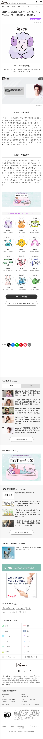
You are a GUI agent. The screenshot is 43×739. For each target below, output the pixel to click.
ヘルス (28, 646)
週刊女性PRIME (6, 694)
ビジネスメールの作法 (9, 612)
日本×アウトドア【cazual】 (28, 699)
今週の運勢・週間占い (35, 19)
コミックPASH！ (6, 704)
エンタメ (7, 646)
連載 (13, 6)
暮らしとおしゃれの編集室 (8, 699)
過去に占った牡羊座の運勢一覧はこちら (21, 303)
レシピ (30, 6)
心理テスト (21, 612)
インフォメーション (11, 657)
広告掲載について (32, 657)
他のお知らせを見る (21, 532)
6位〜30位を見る (21, 439)
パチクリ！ (24, 701)
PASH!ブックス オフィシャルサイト (30, 704)
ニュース (37, 6)
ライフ (28, 651)
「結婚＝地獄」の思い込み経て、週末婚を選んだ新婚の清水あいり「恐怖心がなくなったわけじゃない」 (27, 402)
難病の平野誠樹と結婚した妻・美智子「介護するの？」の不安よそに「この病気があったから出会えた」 (27, 411)
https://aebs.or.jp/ (18, 720)
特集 (8, 6)
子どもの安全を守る (8, 608)
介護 (29, 608)
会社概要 (21, 728)
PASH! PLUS (25, 696)
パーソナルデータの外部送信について (18, 726)
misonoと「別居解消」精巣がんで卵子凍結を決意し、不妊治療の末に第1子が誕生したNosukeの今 (27, 430)
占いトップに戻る (21, 297)
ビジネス (29, 641)
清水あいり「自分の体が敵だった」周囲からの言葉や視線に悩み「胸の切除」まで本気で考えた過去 (27, 393)
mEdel (3, 696)
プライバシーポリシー (35, 726)
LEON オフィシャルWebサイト (9, 701)
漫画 (19, 6)
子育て (7, 651)
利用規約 (4, 726)
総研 (3, 6)
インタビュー (20, 608)
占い (24, 6)
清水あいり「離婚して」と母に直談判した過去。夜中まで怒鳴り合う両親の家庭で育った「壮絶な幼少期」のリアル (27, 420)
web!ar (23, 694)
